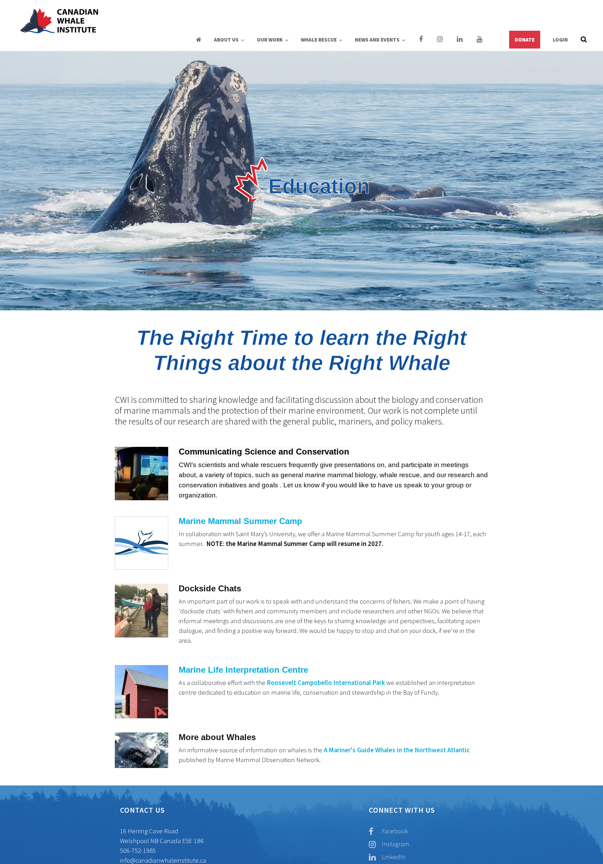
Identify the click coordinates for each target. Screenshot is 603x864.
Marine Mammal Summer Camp (240, 521)
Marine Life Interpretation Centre (243, 669)
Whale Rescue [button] (319, 39)
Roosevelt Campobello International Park (326, 683)
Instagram (395, 844)
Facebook (394, 831)
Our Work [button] (270, 39)
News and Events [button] (378, 39)
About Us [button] (227, 39)
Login (560, 39)
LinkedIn (393, 857)
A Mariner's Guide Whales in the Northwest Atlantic (397, 750)
